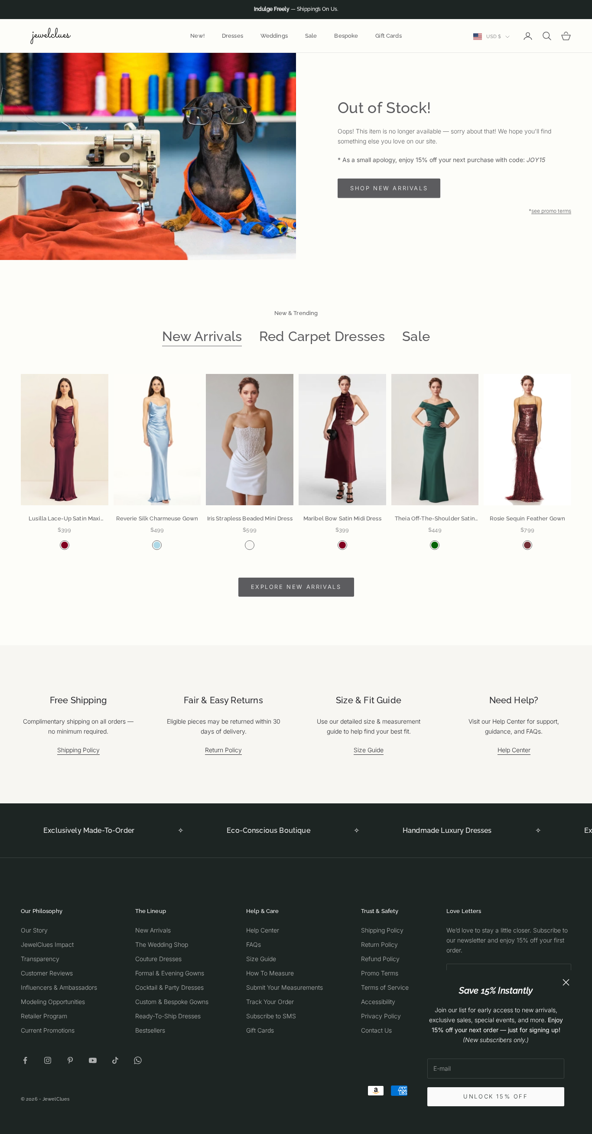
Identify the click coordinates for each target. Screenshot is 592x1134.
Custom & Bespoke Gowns (171, 1001)
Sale (311, 35)
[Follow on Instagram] (47, 1060)
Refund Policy (380, 958)
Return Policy (223, 750)
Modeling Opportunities (53, 1001)
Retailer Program (44, 1016)
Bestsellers (150, 1030)
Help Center (514, 750)
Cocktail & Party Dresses (169, 987)
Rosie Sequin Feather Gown (527, 518)
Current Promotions (48, 1030)
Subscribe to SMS (271, 1016)
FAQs (253, 944)
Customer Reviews (47, 973)
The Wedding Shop (161, 944)
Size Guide (369, 750)
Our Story (34, 930)
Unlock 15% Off (495, 1096)
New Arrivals (202, 336)
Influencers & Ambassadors (59, 987)
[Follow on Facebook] (25, 1060)
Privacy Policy (381, 1016)
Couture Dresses (158, 958)
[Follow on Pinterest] (70, 1060)
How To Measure (270, 973)
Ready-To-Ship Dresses (168, 1016)
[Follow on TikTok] (115, 1060)
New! (197, 35)
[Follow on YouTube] (92, 1060)
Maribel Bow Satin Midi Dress (342, 518)
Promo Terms (379, 973)
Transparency (40, 958)
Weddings (274, 35)
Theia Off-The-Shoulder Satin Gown (435, 519)
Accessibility (378, 1001)
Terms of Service (385, 987)
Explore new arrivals (296, 586)
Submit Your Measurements (284, 987)
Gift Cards (388, 35)
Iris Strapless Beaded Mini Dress (250, 518)
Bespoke (346, 35)
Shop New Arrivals (389, 188)
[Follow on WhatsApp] (137, 1060)
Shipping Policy (78, 750)
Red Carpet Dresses (322, 336)
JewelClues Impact (47, 944)
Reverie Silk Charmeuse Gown (157, 518)
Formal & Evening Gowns (169, 973)
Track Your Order (270, 1001)
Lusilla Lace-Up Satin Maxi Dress (64, 519)
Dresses (232, 35)
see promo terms (551, 211)
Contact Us (376, 1030)
